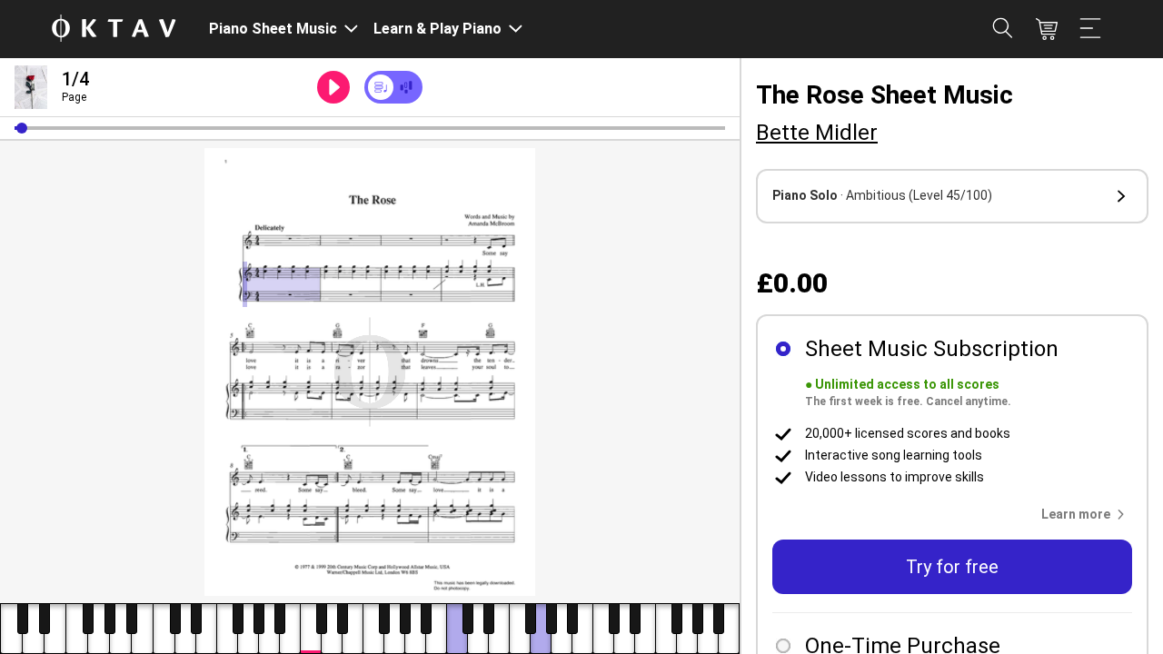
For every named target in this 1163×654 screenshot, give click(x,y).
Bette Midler (817, 132)
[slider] (369, 128)
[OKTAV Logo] (113, 29)
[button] (21, 128)
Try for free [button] (952, 567)
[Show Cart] (1046, 29)
